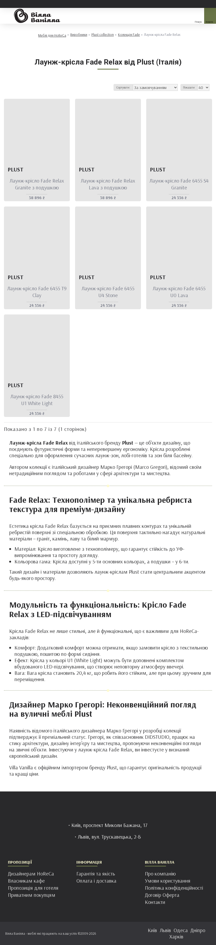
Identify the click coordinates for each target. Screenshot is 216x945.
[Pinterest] (113, 932)
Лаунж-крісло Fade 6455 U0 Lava (179, 291)
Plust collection (102, 35)
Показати (189, 87)
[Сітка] (8, 87)
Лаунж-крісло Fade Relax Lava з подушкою (108, 184)
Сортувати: (123, 87)
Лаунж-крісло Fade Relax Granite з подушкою (36, 184)
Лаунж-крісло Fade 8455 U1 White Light (36, 399)
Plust (15, 169)
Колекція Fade (129, 35)
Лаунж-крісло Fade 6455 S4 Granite (179, 184)
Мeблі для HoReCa (52, 35)
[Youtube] (124, 932)
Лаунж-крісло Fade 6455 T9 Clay (37, 291)
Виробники (78, 35)
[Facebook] (92, 932)
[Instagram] (103, 932)
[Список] (15, 87)
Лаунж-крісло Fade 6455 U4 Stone (107, 291)
